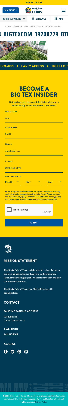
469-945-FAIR (11, 334)
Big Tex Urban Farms (50, 26)
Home (8, 26)
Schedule (41, 18)
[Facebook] (6, 352)
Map (61, 18)
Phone (9, 161)
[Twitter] (12, 352)
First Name (11, 111)
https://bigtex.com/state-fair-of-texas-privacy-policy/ (33, 199)
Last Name (11, 127)
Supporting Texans (25, 26)
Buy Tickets (10, 10)
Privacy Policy (41, 402)
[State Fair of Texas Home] (34, 10)
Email (8, 144)
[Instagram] (19, 352)
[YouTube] (26, 352)
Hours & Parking (12, 18)
